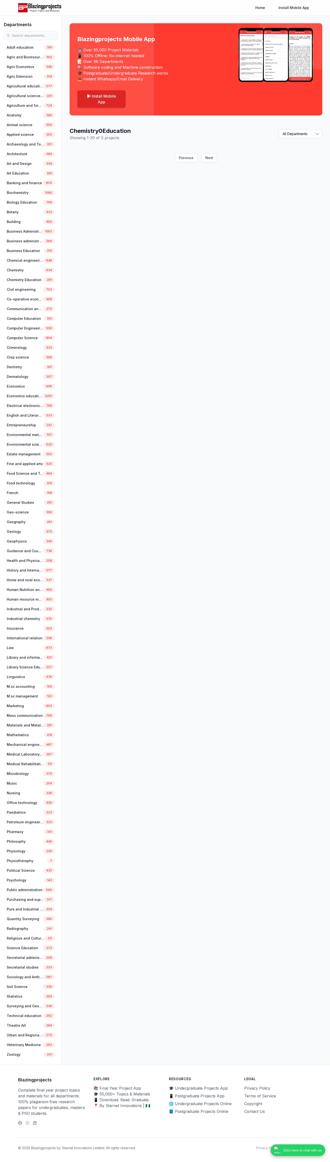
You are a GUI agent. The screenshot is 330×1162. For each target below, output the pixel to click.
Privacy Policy (257, 1088)
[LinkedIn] (34, 1123)
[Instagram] (27, 1123)
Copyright (253, 1103)
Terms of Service (260, 1095)
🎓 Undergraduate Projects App (198, 1088)
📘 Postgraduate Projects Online (198, 1111)
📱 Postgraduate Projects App (196, 1095)
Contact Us (254, 1111)
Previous (186, 158)
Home (260, 8)
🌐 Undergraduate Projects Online (200, 1103)
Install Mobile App (294, 8)
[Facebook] (20, 1123)
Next (209, 158)
